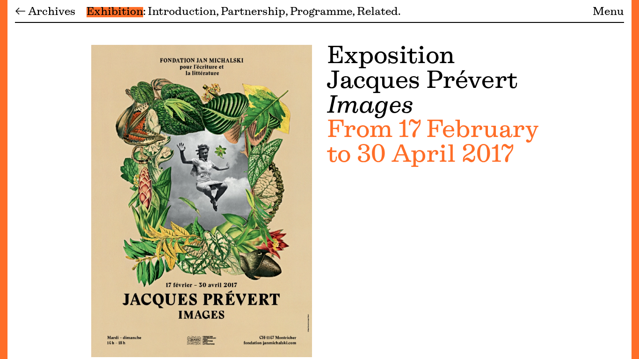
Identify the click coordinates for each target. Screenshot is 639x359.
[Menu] (3, 179)
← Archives (45, 12)
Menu (608, 12)
